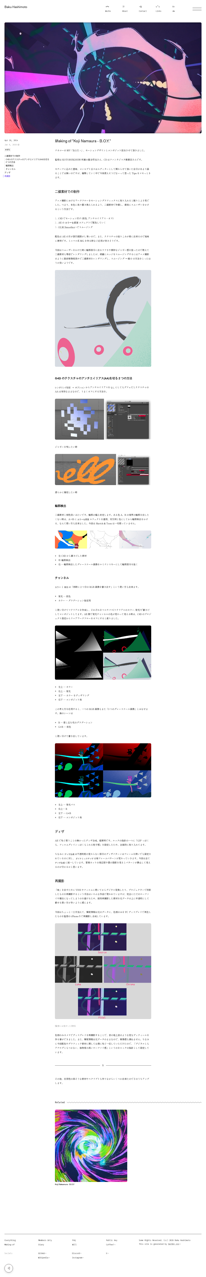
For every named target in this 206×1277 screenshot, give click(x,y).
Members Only (45, 1240)
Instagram (77, 1257)
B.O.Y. (76, 150)
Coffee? (110, 1244)
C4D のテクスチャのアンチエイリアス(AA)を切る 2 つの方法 (27, 160)
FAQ (74, 1240)
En (173, 6)
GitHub (41, 1253)
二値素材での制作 (12, 156)
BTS (7, 149)
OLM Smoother (66, 227)
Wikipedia (43, 1257)
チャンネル (11, 169)
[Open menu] (197, 9)
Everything (10, 1240)
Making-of (9, 1244)
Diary (41, 1244)
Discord (76, 1253)
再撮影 (7, 176)
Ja (173, 11)
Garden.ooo (173, 1244)
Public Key (111, 1240)
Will (74, 1244)
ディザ (7, 172)
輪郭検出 (10, 165)
